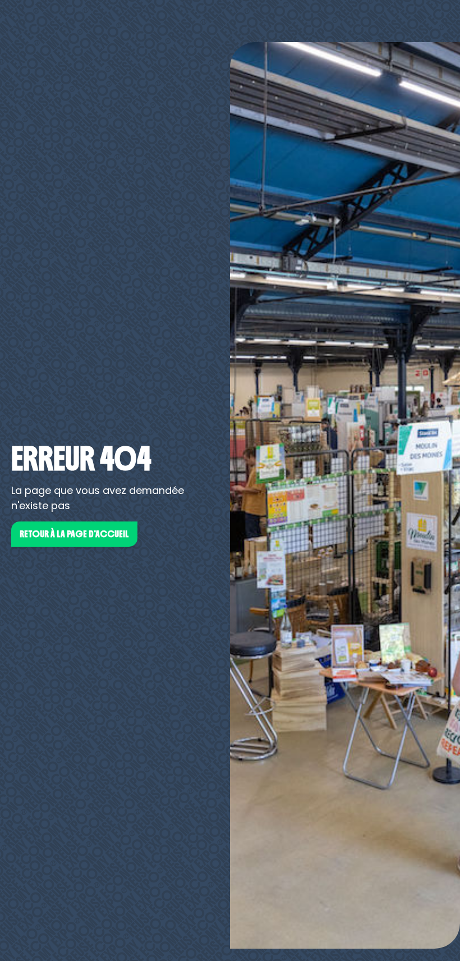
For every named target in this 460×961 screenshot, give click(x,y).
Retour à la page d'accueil (74, 533)
